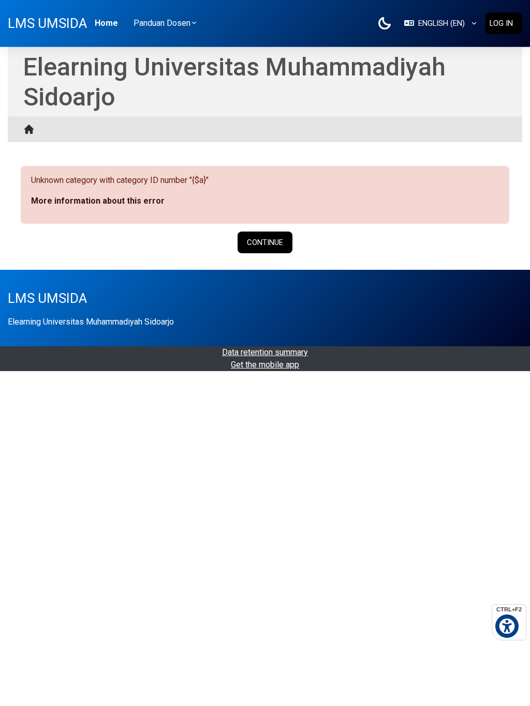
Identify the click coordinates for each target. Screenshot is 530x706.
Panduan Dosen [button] (162, 23)
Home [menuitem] (106, 23)
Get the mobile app (265, 365)
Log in (501, 23)
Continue (265, 242)
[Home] (31, 129)
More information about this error (98, 201)
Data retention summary (265, 352)
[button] (440, 23)
